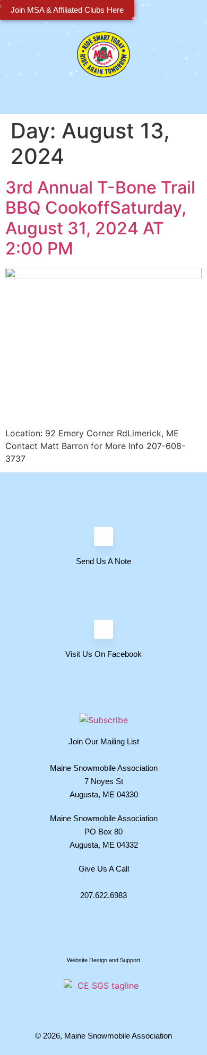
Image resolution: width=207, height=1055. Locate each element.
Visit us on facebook (103, 653)
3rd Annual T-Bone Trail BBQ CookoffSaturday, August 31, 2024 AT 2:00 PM (100, 218)
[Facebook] (103, 629)
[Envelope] (103, 536)
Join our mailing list (103, 741)
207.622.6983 (103, 895)
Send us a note (103, 561)
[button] (104, 101)
